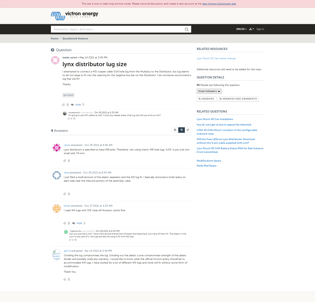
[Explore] (251, 29)
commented (86, 112)
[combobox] (121, 29)
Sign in (260, 29)
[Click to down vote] (71, 118)
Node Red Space (207, 165)
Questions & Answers (75, 38)
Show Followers (208, 91)
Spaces (240, 29)
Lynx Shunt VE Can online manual (216, 58)
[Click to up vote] (69, 118)
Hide (78, 104)
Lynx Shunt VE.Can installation (215, 119)
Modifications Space (209, 161)
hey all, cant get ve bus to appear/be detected (224, 124)
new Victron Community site (219, 3)
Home (54, 38)
